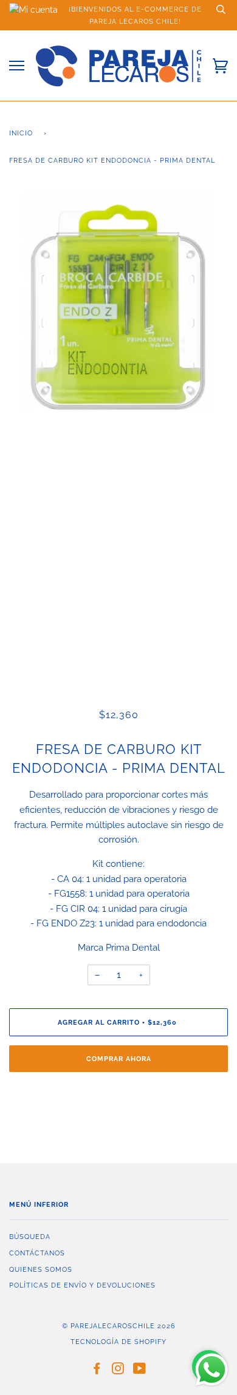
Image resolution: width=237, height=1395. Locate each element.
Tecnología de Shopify (118, 1341)
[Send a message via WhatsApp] (212, 1370)
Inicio (21, 133)
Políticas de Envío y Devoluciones (82, 1285)
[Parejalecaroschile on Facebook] (97, 1370)
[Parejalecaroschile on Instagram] (118, 1370)
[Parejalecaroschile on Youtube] (139, 1370)
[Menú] (16, 65)
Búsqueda (29, 1236)
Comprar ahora (118, 1058)
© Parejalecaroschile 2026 (119, 1326)
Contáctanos (37, 1253)
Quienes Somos (40, 1269)
